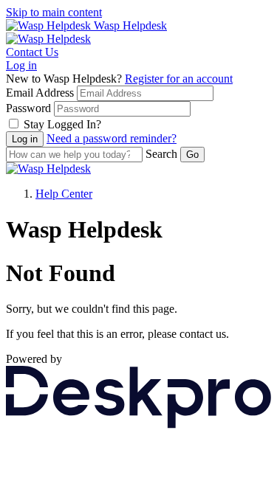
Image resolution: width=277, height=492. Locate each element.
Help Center (63, 193)
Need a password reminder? (112, 138)
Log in (21, 65)
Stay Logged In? (62, 124)
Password (28, 108)
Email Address (40, 92)
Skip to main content (54, 12)
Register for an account (179, 78)
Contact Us (32, 52)
